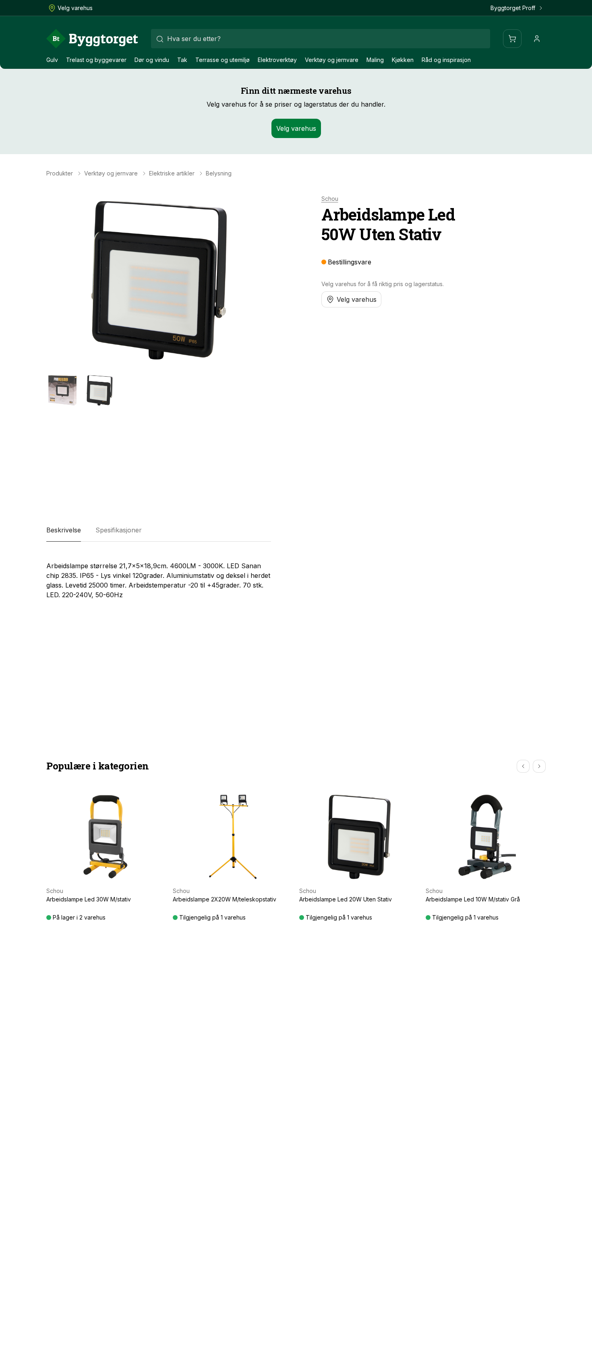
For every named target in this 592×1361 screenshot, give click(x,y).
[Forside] (92, 38)
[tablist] (158, 530)
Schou (329, 199)
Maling (375, 59)
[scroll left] (523, 766)
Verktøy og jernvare (331, 59)
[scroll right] (539, 766)
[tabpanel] (158, 577)
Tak (182, 59)
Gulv (52, 59)
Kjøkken (403, 59)
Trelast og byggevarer (96, 59)
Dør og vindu (152, 59)
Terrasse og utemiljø (222, 59)
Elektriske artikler (172, 173)
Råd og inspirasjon (446, 59)
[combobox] (320, 38)
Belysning (219, 173)
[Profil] (537, 38)
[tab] (63, 530)
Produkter (59, 173)
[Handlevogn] (512, 38)
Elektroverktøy (277, 59)
